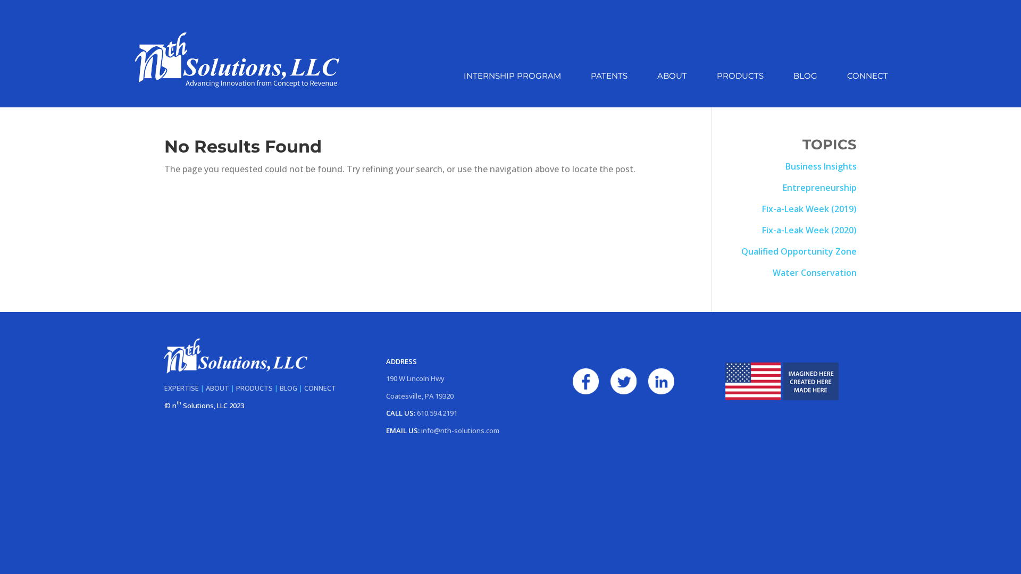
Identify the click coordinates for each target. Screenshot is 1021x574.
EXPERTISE (181, 388)
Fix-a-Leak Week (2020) (809, 230)
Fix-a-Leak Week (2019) (809, 209)
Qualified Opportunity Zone (799, 251)
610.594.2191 (437, 413)
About (672, 76)
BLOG (288, 388)
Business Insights (821, 166)
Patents (609, 76)
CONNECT (320, 388)
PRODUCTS (254, 388)
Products (740, 76)
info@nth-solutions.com (460, 430)
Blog (805, 76)
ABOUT (217, 388)
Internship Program (512, 76)
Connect (867, 76)
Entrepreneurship (820, 187)
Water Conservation (815, 272)
